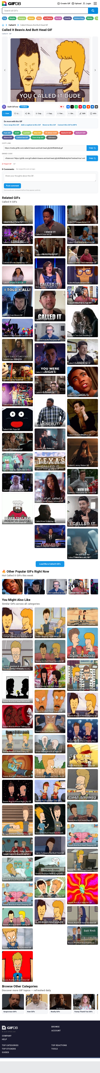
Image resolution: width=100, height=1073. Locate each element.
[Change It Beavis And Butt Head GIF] (17, 622)
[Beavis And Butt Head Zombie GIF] (17, 766)
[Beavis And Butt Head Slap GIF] (50, 791)
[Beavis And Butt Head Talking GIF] (17, 917)
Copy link (6, 143)
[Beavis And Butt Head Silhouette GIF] (17, 687)
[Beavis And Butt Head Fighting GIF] (17, 820)
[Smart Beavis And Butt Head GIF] (50, 744)
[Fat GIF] (4, 18)
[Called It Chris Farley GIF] (17, 442)
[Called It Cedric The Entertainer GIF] (82, 255)
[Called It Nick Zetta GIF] (82, 511)
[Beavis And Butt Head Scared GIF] (50, 701)
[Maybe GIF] (12, 18)
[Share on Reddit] (88, 106)
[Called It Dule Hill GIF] (50, 220)
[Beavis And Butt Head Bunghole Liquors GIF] (50, 866)
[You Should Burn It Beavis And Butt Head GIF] (17, 655)
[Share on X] (72, 106)
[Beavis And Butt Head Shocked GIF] (17, 938)
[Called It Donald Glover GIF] (82, 382)
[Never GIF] (31, 18)
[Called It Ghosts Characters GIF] (17, 255)
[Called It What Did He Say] (78, 586)
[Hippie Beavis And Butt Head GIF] (50, 676)
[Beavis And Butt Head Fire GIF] (50, 724)
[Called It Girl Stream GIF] (50, 385)
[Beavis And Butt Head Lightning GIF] (50, 887)
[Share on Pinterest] (80, 106)
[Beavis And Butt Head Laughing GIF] (82, 705)
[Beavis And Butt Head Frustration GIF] (82, 860)
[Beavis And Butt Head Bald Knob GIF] (82, 935)
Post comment (12, 186)
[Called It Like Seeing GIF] (17, 350)
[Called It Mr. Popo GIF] (17, 419)
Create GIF (65, 3)
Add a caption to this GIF (31, 125)
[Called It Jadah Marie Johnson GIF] (50, 487)
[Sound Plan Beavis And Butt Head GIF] (82, 784)
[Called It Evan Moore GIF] (17, 301)
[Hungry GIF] (21, 18)
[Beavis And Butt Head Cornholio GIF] (50, 766)
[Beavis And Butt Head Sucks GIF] (17, 847)
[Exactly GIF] (67, 18)
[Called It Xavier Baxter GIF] (50, 358)
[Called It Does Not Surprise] (56, 586)
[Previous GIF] (5, 70)
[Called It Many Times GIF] (17, 214)
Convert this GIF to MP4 (67, 125)
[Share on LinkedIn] (92, 106)
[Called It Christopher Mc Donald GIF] (82, 481)
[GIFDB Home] (3, 25)
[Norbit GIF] (58, 18)
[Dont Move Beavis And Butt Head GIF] (82, 643)
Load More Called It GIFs (50, 564)
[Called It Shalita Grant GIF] (17, 275)
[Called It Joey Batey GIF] (50, 439)
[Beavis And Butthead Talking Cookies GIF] (17, 716)
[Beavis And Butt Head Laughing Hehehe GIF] (50, 911)
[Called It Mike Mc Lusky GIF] (82, 544)
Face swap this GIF (11, 125)
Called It (12, 25)
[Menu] (95, 3)
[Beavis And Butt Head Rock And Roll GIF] (50, 819)
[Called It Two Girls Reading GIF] (82, 322)
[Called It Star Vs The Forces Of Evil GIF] (17, 462)
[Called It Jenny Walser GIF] (82, 452)
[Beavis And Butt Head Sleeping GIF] (17, 894)
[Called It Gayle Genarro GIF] (82, 275)
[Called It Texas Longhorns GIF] (50, 461)
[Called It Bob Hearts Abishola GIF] (82, 235)
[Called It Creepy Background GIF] (17, 235)
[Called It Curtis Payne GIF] (50, 411)
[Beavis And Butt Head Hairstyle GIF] (50, 651)
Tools (54, 1049)
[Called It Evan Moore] (34, 586)
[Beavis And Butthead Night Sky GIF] (17, 791)
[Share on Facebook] (68, 106)
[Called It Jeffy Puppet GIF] (17, 372)
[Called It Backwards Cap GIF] (82, 352)
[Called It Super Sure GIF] (50, 306)
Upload (78, 3)
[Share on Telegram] (84, 106)
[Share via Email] (96, 106)
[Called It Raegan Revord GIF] (82, 214)
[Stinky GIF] (90, 18)
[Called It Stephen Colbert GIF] (50, 536)
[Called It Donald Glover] (12, 586)
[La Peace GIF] (48, 18)
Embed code (7, 154)
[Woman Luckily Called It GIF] (50, 273)
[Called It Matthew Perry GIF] (17, 394)
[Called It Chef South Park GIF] (17, 509)
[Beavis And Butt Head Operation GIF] (17, 869)
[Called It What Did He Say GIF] (82, 295)
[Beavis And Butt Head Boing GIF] (17, 741)
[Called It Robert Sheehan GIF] (82, 418)
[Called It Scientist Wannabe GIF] (17, 482)
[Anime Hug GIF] (79, 18)
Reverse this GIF (49, 125)
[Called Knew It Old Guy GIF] (50, 514)
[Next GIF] (95, 70)
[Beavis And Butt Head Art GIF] (82, 889)
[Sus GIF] (39, 18)
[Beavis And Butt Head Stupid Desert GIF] (82, 616)
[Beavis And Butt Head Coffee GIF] (82, 755)
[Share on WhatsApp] (76, 106)
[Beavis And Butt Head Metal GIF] (50, 622)
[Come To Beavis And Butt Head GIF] (50, 845)
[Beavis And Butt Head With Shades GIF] (82, 675)
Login (88, 3)
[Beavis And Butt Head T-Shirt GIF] (17, 966)
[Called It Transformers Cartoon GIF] (17, 328)
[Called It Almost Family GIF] (50, 247)
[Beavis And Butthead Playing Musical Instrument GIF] (82, 731)
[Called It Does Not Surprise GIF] (50, 332)
